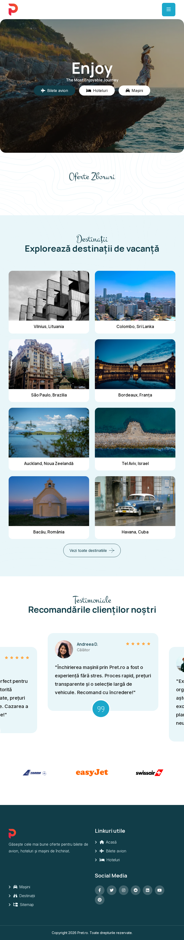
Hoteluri (112, 859)
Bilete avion (115, 851)
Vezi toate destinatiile (88, 550)
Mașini (24, 886)
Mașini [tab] (137, 90)
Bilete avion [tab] (57, 90)
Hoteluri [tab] (100, 90)
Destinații (26, 895)
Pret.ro (82, 933)
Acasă (111, 842)
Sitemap (26, 904)
